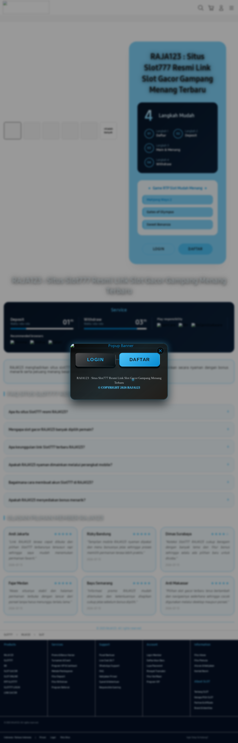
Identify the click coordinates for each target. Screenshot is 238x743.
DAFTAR (139, 359)
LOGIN (95, 359)
